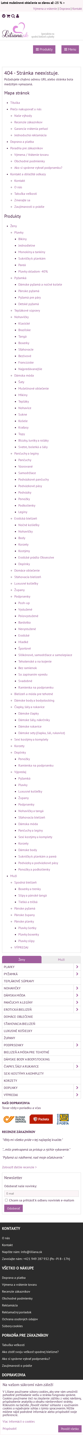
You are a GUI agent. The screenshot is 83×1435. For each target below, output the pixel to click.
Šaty (21, 382)
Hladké (23, 642)
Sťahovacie (25, 349)
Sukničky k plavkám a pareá (37, 856)
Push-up (24, 603)
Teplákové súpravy (27, 310)
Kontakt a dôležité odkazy (28, 174)
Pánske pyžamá (28, 291)
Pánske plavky (24, 921)
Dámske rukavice (30, 726)
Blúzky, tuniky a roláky (33, 440)
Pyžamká (20, 278)
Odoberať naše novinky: (20, 1186)
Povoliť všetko (70, 1429)
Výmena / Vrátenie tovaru (31, 155)
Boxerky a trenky (29, 889)
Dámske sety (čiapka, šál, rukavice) (41, 733)
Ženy (13, 226)
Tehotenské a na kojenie (35, 661)
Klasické (24, 323)
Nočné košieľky (28, 525)
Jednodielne (26, 245)
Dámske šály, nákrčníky (34, 720)
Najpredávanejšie (30, 369)
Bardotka (24, 622)
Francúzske (26, 362)
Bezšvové (24, 356)
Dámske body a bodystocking (34, 700)
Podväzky (24, 492)
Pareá (22, 265)
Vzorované (25, 466)
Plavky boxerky (28, 934)
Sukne (22, 414)
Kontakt (77, 9)
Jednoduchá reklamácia (30, 135)
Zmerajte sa (22, 200)
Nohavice (24, 408)
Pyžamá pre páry (29, 297)
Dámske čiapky (28, 713)
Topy (21, 434)
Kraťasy (23, 427)
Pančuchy (24, 460)
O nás (18, 187)
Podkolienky (26, 505)
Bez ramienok (27, 668)
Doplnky (24, 564)
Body (21, 538)
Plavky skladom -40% (33, 271)
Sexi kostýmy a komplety (31, 739)
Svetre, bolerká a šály (33, 447)
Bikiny (22, 239)
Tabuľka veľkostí (25, 194)
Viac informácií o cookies (19, 1421)
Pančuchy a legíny (26, 453)
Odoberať (13, 1208)
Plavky (18, 232)
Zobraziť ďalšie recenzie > (19, 1167)
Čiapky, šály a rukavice (29, 707)
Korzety (23, 544)
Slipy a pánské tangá (32, 895)
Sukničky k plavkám (32, 258)
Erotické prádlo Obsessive (36, 557)
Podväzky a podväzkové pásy (38, 863)
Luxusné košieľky (26, 583)
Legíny (22, 512)
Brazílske (24, 330)
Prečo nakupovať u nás (26, 109)
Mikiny (22, 395)
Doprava (64, 9)
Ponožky (24, 499)
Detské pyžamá (28, 304)
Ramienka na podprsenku (36, 687)
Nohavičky (21, 317)
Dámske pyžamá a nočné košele (40, 284)
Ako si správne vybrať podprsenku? (38, 168)
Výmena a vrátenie (45, 9)
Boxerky (23, 343)
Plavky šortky (27, 928)
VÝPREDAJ (21, 947)
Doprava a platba (22, 142)
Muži (13, 876)
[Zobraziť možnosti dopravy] (37, 1124)
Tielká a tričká (27, 902)
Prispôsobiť (10, 1429)
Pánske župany (24, 915)
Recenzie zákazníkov (28, 122)
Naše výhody (23, 116)
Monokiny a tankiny (31, 252)
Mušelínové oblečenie (33, 388)
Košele (23, 421)
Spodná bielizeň (25, 882)
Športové (24, 648)
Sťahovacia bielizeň (27, 577)
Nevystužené (27, 629)
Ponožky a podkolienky (34, 869)
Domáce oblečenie (27, 570)
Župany (19, 590)
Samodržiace (27, 473)
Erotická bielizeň (25, 518)
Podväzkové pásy (30, 486)
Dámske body (27, 850)
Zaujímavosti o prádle (29, 207)
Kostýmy (24, 551)
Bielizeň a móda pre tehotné (33, 694)
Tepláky (23, 401)
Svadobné (25, 681)
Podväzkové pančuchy (33, 479)
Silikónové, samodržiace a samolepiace (45, 655)
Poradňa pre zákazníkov (26, 148)
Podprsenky (22, 596)
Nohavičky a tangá (31, 811)
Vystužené (25, 609)
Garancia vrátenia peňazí (31, 129)
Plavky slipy (26, 941)
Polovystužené (28, 616)
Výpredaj (20, 772)
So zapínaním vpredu (33, 674)
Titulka (15, 103)
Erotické (23, 635)
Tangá (22, 336)
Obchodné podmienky (29, 161)
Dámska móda (24, 375)
